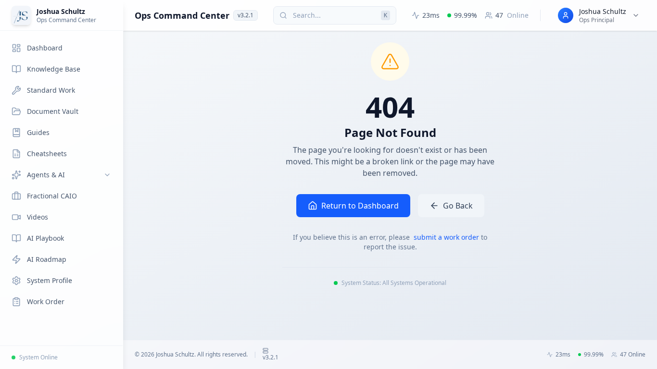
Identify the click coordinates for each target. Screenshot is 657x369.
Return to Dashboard (360, 205)
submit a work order (447, 237)
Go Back (458, 205)
